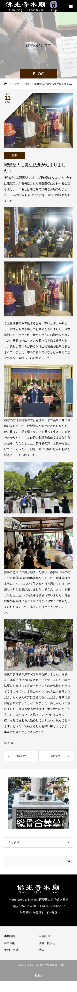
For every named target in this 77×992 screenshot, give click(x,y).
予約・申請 (11, 950)
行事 (14, 155)
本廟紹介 (10, 936)
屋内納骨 (44, 936)
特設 (41, 950)
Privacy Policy (27, 965)
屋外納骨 (10, 943)
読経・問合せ (47, 943)
